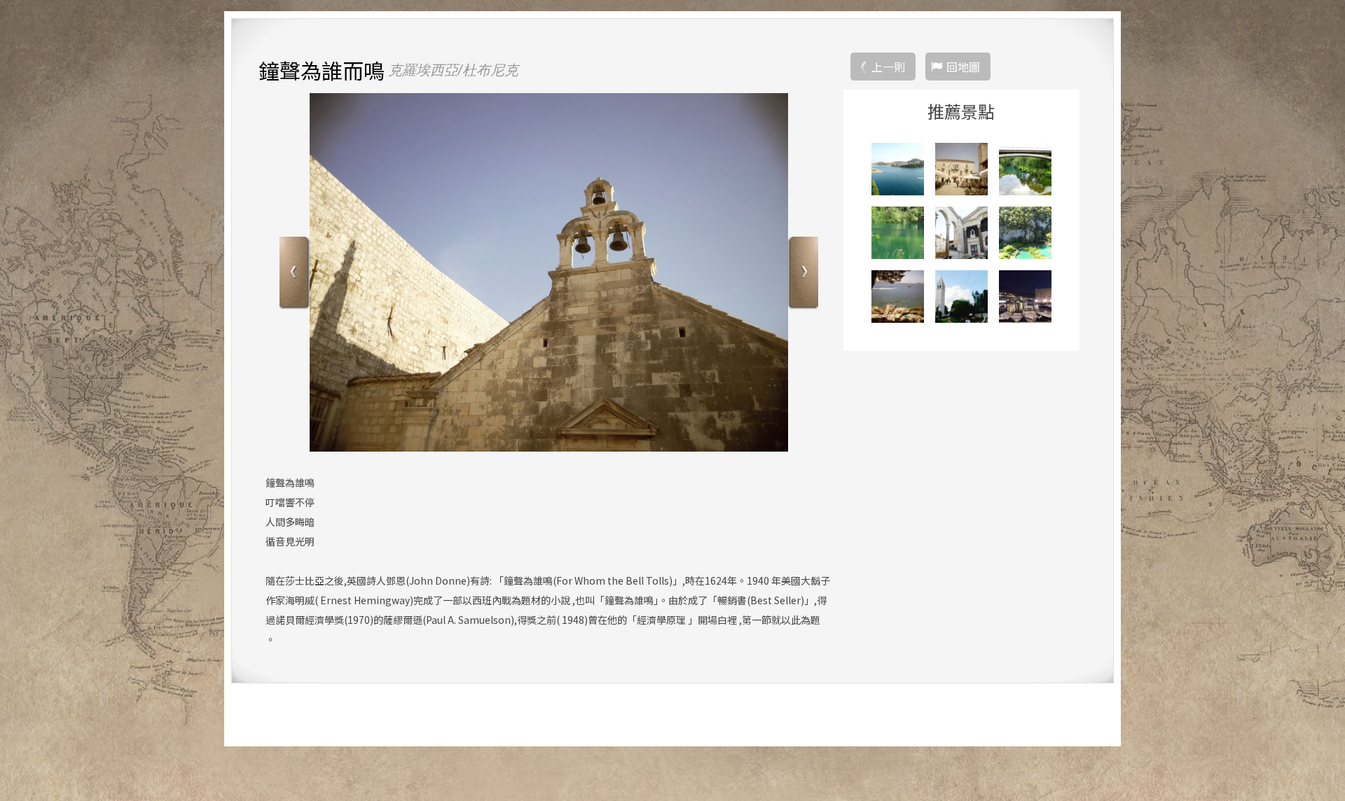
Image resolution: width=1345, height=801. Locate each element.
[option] (548, 272)
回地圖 (963, 67)
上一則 (888, 67)
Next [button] (802, 273)
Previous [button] (295, 273)
